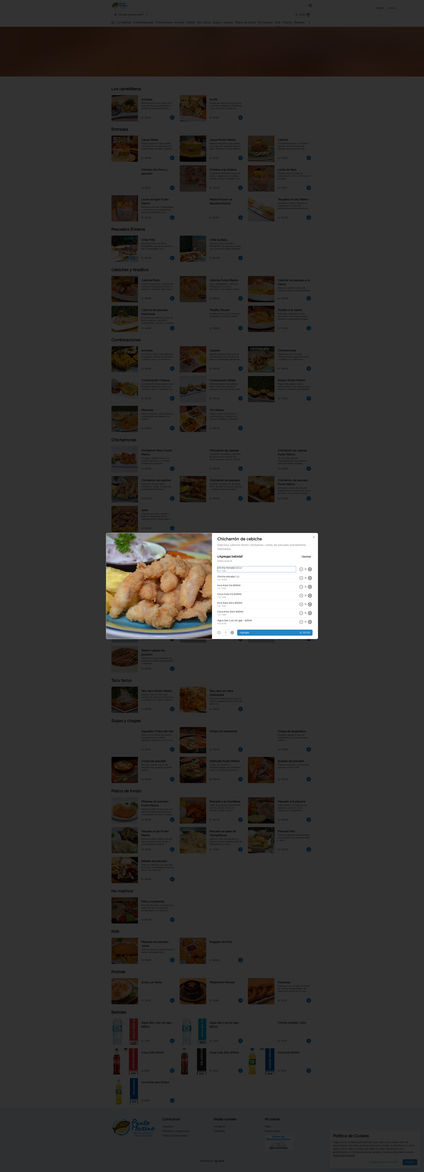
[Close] (314, 537)
